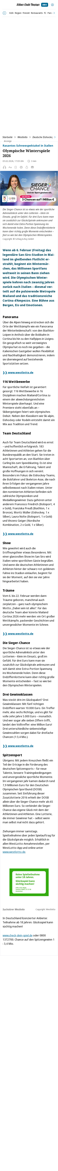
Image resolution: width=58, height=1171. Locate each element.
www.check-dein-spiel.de (17, 935)
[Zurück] (4, 13)
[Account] (52, 5)
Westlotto (22, 137)
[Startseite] (28, 5)
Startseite (7, 137)
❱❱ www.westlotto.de (18, 372)
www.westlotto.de (14, 852)
